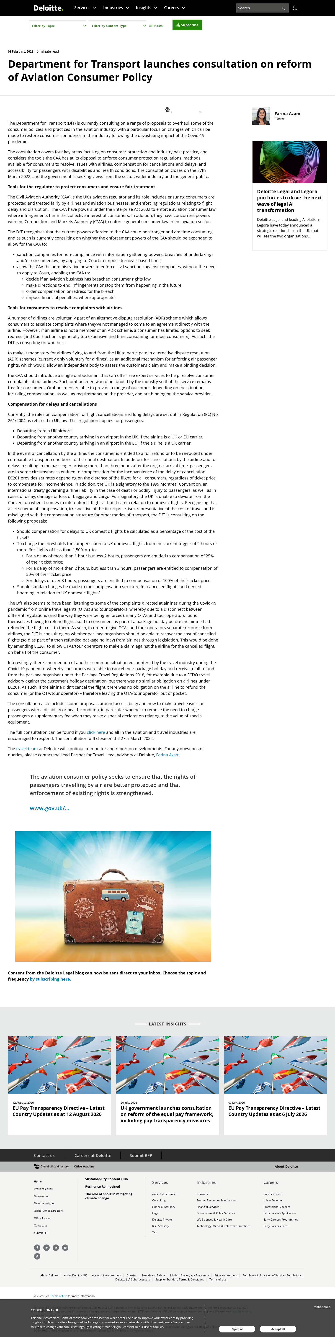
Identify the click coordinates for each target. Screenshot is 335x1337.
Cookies (132, 1275)
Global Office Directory (48, 1211)
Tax (154, 1232)
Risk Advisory (160, 1226)
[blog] (37, 1256)
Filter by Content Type (109, 26)
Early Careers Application (279, 1213)
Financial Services (208, 1207)
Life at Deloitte (272, 1200)
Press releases (43, 1189)
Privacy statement (225, 1275)
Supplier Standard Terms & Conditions (179, 1279)
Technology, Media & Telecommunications (223, 1226)
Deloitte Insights (44, 1203)
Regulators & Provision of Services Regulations (272, 1275)
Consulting (159, 1200)
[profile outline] (295, 8)
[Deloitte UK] (48, 8)
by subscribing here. (50, 979)
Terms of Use (218, 1279)
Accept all (278, 1329)
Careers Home (272, 1194)
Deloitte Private (162, 1219)
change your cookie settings (65, 1327)
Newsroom (41, 1196)
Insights (143, 7)
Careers (171, 7)
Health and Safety (153, 1275)
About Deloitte (286, 1166)
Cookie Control (45, 1310)
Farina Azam (168, 754)
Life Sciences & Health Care (214, 1219)
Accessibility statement (106, 1275)
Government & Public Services (216, 1213)
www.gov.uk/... (50, 808)
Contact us (44, 1155)
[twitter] (180, 110)
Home (38, 1181)
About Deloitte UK (75, 1275)
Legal (155, 1213)
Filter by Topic (43, 26)
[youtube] (65, 1247)
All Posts (156, 26)
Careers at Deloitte (93, 1155)
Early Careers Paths (276, 1226)
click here (96, 732)
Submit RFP (141, 1155)
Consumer (203, 1194)
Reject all (237, 1329)
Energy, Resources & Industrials (217, 1200)
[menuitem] (85, 7)
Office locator (42, 1218)
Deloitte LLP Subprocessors (132, 1279)
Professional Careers (276, 1207)
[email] (167, 110)
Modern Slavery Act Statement (189, 1275)
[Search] (283, 8)
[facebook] (208, 110)
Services (82, 7)
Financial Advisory (163, 1207)
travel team (27, 748)
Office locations (84, 1166)
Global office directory (55, 1166)
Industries (113, 7)
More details (322, 1307)
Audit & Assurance (164, 1194)
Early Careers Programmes (280, 1219)
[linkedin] (194, 110)
